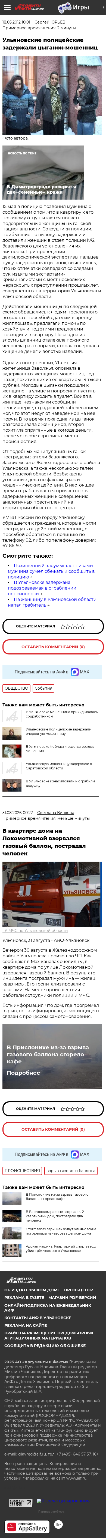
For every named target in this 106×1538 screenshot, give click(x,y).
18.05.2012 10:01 (16, 22)
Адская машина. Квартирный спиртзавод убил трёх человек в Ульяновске (61, 1248)
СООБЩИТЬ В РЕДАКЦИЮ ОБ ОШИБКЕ (45, 1345)
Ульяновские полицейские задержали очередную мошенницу (58, 731)
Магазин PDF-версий (72, 1297)
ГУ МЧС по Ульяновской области (35, 930)
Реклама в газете (24, 1297)
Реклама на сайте (25, 1325)
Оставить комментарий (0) (53, 646)
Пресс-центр (78, 1290)
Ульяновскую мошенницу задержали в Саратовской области (59, 766)
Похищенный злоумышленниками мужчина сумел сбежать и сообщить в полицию (51, 571)
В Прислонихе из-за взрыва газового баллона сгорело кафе (48, 1054)
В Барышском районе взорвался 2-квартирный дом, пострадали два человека (55, 1216)
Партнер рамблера (51, 1511)
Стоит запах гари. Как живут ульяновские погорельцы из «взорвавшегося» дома (61, 1231)
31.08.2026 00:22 (17, 812)
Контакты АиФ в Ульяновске (37, 1317)
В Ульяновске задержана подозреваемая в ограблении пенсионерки (42, 588)
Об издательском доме (32, 1290)
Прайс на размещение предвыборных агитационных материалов (48, 1335)
